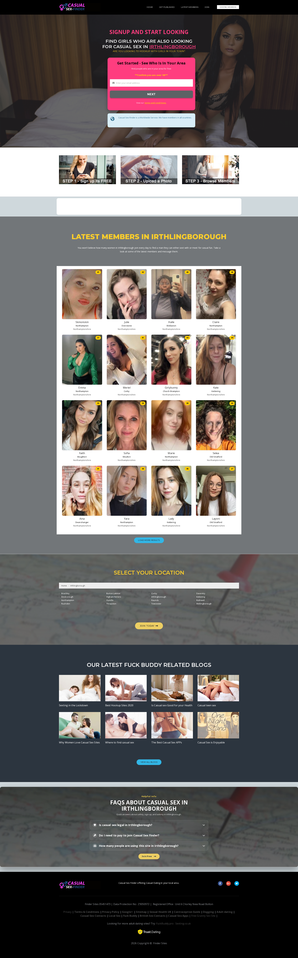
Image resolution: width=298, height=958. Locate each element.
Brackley (65, 593)
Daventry (200, 593)
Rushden (65, 603)
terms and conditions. (155, 103)
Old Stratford (216, 456)
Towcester (156, 603)
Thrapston (111, 603)
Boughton (82, 456)
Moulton (127, 456)
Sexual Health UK (160, 912)
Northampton (82, 325)
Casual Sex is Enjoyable (211, 742)
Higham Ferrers (113, 596)
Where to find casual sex (119, 742)
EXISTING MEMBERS (228, 7)
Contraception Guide (187, 912)
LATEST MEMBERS (190, 7)
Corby (127, 391)
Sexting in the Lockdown (73, 705)
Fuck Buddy (130, 915)
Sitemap (141, 912)
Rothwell (200, 600)
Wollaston (171, 325)
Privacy (67, 912)
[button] (149, 825)
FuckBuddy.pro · (165, 923)
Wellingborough (204, 603)
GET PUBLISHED (167, 7)
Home (64, 585)
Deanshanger (82, 522)
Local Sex (114, 915)
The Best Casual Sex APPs (166, 742)
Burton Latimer (113, 593)
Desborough (67, 596)
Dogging (208, 912)
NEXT (151, 94)
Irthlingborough (77, 585)
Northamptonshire (82, 329)
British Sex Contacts (152, 915)
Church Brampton (171, 391)
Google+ (127, 912)
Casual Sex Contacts (93, 915)
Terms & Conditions (86, 912)
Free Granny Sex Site (203, 915)
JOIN (207, 7)
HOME (150, 7)
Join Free (147, 856)
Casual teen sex (207, 705)
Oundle (109, 600)
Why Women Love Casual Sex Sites (79, 742)
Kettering (216, 391)
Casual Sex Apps (178, 915)
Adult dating (225, 912)
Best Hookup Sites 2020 (119, 705)
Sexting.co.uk (183, 923)
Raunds (155, 600)
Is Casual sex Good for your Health (171, 705)
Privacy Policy (110, 912)
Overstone (127, 325)
